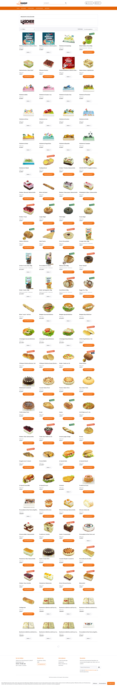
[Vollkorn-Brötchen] (28, 234)
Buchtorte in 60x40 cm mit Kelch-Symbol (28, 632)
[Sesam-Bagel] (88, 209)
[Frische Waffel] (48, 454)
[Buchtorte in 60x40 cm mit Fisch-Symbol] (68, 600)
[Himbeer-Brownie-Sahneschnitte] (28, 185)
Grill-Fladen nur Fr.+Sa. (85, 412)
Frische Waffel (42, 461)
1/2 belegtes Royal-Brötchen (66, 338)
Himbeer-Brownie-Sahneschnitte (27, 192)
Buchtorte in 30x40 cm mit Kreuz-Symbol (48, 632)
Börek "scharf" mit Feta (25, 314)
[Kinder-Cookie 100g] (28, 283)
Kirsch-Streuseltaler (64, 241)
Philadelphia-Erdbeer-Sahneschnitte (88, 192)
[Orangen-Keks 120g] (88, 234)
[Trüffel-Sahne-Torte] (28, 405)
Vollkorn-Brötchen (23, 241)
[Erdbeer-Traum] (28, 209)
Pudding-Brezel (43, 168)
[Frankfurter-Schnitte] (48, 527)
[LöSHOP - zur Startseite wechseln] (22, 3)
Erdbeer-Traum (23, 216)
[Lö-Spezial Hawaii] (88, 454)
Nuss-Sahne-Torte (83, 387)
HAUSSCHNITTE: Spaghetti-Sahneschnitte (88, 168)
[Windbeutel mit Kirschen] (48, 503)
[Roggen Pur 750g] (88, 283)
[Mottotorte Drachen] (68, 112)
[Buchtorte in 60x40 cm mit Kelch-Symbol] (28, 625)
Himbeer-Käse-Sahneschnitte (26, 436)
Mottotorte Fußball (24, 168)
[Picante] (88, 429)
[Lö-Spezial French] (48, 478)
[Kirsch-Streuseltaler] (68, 234)
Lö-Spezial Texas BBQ (24, 485)
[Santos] (68, 405)
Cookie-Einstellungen (63, 660)
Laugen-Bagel (42, 216)
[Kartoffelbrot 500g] (68, 283)
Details (28, 52)
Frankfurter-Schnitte (44, 534)
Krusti (40, 412)
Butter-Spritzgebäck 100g (45, 290)
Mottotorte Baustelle (64, 143)
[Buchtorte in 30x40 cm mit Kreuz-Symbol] (48, 625)
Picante (81, 436)
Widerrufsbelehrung (62, 663)
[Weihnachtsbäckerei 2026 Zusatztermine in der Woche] (48, 38)
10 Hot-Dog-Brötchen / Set (85, 338)
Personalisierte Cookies (45, 265)
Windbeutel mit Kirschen (45, 509)
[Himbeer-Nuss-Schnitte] (28, 576)
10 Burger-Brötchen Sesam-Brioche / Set (48, 363)
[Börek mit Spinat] (48, 185)
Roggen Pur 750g (83, 290)
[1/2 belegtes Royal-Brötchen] (68, 332)
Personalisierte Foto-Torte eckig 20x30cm (88, 632)
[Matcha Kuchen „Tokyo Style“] (28, 63)
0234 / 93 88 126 (21, 663)
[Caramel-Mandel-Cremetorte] (68, 551)
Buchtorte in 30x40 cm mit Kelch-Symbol (88, 607)
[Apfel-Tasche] (48, 234)
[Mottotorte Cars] (48, 112)
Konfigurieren (111, 683)
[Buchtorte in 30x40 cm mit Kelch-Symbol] (88, 600)
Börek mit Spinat (43, 192)
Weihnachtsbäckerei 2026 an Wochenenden (28, 45)
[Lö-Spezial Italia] (68, 454)
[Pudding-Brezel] (48, 161)
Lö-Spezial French (43, 485)
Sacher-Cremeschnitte (64, 534)
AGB (38, 662)
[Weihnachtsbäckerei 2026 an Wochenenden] (28, 38)
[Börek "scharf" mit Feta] (28, 307)
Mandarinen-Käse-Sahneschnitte (27, 558)
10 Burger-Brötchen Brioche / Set (27, 363)
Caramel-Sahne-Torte (44, 387)
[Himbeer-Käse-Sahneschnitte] (28, 429)
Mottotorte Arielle (83, 119)
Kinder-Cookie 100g (24, 290)
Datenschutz (61, 662)
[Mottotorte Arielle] (88, 112)
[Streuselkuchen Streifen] (88, 551)
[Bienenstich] (88, 576)
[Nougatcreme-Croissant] (28, 454)
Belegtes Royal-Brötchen (85, 314)
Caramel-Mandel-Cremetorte (66, 558)
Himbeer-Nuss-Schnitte (25, 583)
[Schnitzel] (68, 478)
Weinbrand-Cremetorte (25, 387)
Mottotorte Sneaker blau (65, 94)
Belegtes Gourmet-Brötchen (46, 314)
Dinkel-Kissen (82, 363)
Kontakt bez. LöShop (41, 660)
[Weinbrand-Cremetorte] (28, 380)
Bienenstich (82, 583)
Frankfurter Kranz (83, 485)
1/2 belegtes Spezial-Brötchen (46, 338)
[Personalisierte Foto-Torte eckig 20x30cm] (88, 625)
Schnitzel (61, 485)
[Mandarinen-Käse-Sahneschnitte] (28, 551)
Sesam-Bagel (82, 216)
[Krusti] (48, 405)
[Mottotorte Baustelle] (68, 136)
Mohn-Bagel (62, 216)
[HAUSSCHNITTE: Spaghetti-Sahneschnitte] (88, 161)
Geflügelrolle (22, 607)
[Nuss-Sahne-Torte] (88, 380)
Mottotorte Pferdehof (84, 94)
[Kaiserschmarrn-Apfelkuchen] (88, 63)
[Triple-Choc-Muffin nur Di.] (48, 429)
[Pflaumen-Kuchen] (48, 63)
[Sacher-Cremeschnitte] (68, 527)
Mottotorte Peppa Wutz (45, 143)
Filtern (23, 29)
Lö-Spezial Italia (63, 461)
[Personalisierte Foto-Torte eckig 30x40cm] (28, 503)
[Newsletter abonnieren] (99, 667)
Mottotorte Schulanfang (65, 45)
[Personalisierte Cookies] (48, 258)
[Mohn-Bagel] (68, 209)
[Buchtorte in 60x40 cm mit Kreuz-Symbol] (68, 625)
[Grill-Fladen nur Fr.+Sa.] (88, 405)
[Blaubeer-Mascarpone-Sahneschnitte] (68, 185)
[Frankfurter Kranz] (88, 478)
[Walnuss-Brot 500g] (68, 258)
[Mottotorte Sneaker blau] (68, 87)
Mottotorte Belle (23, 94)
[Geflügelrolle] (28, 600)
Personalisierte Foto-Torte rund (87, 534)
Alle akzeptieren (102, 683)
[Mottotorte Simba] (28, 136)
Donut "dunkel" (83, 265)
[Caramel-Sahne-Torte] (48, 380)
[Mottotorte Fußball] (28, 161)
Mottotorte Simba (23, 143)
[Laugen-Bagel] (48, 209)
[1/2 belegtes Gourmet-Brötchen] (28, 332)
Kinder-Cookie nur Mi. (64, 363)
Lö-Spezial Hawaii (83, 461)
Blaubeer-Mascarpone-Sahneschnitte (68, 192)
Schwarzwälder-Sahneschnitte (26, 534)
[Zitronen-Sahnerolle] (88, 503)
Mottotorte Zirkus (23, 119)
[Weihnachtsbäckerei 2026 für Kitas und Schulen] (68, 63)
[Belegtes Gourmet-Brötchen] (48, 307)
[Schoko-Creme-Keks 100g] (28, 258)
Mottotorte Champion (84, 143)
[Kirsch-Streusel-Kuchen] (68, 576)
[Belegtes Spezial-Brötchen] (68, 307)
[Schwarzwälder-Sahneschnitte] (28, 527)
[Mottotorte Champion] (88, 136)
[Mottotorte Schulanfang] (68, 38)
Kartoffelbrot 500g (63, 290)
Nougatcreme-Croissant (25, 461)
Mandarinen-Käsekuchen (45, 583)
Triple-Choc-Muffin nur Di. (45, 436)
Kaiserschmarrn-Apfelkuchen (86, 70)
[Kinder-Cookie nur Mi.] (68, 356)
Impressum (60, 665)
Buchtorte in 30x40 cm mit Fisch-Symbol (48, 607)
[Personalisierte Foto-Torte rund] (88, 527)
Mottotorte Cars (43, 119)
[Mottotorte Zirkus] (28, 112)
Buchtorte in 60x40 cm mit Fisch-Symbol (68, 607)
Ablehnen (95, 683)
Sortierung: (80, 29)
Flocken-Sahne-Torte (64, 387)
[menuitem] (55, 3)
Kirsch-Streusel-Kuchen (65, 583)
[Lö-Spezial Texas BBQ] (28, 478)
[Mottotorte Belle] (28, 87)
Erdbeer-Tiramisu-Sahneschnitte (67, 168)
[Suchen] (65, 3)
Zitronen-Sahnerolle (84, 509)
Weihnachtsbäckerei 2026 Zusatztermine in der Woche (48, 45)
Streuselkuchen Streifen (85, 558)
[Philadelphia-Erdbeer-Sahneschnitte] (88, 185)
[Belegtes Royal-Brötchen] (88, 307)
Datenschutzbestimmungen (91, 670)
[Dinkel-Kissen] (88, 356)
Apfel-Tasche (42, 241)
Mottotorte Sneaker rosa (45, 94)
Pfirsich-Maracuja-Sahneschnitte (67, 509)
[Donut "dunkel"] (88, 258)
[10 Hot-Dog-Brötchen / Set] (88, 332)
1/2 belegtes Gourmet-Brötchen (27, 338)
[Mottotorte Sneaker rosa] (48, 87)
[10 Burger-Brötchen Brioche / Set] (28, 356)
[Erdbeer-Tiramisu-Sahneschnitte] (68, 161)
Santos (61, 412)
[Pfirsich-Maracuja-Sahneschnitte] (68, 503)
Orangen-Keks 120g (84, 241)
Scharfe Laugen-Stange (64, 436)
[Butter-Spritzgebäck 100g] (48, 283)
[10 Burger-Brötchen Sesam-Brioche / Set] (48, 356)
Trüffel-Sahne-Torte (24, 412)
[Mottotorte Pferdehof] (88, 87)
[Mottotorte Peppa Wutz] (48, 136)
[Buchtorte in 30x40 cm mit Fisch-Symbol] (48, 600)
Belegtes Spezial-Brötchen (65, 314)
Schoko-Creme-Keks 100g (25, 265)
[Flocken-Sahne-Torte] (68, 380)
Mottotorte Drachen (64, 119)
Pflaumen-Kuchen (43, 70)
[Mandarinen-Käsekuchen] (48, 576)
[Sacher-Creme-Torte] (48, 551)
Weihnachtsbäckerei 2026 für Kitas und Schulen (68, 70)
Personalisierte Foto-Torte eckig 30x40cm (28, 509)
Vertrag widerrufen (41, 664)
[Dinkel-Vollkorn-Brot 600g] (88, 38)
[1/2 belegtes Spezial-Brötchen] (48, 332)
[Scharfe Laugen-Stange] (68, 429)
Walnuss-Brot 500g (64, 265)
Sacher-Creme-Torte (44, 558)
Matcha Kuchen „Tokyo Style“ (26, 70)
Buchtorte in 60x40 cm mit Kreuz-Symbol (68, 632)
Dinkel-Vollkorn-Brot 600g (85, 45)
